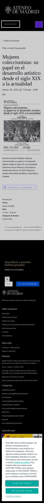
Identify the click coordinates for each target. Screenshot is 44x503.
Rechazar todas (22, 491)
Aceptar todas (22, 483)
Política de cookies (22, 462)
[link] (22, 462)
